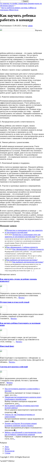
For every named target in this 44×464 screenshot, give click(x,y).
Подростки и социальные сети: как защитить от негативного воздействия (22, 236)
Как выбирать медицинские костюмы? (27, 262)
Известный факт (7, 346)
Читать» (21, 298)
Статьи (7, 453)
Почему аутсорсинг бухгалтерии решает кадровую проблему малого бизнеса (21, 424)
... (16, 395)
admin (30, 26)
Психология (9, 451)
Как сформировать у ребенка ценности (28, 249)
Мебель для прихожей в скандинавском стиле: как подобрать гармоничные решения (23, 433)
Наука (7, 449)
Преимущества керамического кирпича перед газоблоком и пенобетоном (23, 398)
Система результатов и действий (14, 367)
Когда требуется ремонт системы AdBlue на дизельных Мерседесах (18, 9)
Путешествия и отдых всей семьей (14, 302)
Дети (7, 447)
